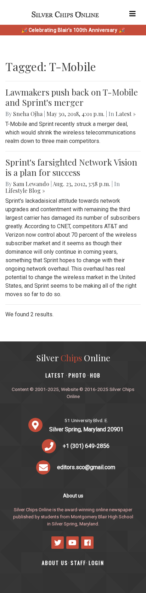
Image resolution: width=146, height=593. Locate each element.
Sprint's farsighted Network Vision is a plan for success (71, 167)
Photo (77, 375)
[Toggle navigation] (132, 13)
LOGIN (96, 562)
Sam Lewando (31, 184)
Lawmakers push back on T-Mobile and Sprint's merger (71, 97)
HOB (95, 375)
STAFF (78, 562)
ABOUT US (55, 562)
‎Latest (54, 375)
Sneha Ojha (28, 113)
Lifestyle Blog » (25, 190)
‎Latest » (126, 113)
